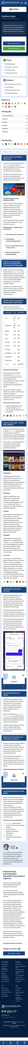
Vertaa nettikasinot (5, 981)
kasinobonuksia (16, 272)
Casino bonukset (19, 964)
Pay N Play (9, 823)
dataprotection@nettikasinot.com (8, 1017)
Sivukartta (18, 1001)
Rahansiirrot (4, 971)
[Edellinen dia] (2, 136)
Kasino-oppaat (5, 988)
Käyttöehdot (18, 995)
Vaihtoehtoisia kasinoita (14, 48)
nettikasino (6, 165)
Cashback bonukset (19, 969)
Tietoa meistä (18, 988)
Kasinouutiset (4, 994)
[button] (25, 3)
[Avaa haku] (21, 2)
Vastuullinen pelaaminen (7, 992)
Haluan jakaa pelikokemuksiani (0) (12, 943)
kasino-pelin (12, 431)
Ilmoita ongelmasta (5, 990)
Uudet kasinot (4, 966)
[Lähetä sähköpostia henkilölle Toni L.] (17, 848)
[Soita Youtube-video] (14, 189)
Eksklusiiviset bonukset (20, 979)
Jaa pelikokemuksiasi (15, 43)
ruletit (10, 542)
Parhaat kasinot (5, 964)
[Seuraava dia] (25, 136)
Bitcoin (7, 364)
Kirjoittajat (18, 990)
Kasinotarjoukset (19, 977)
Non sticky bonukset (20, 975)
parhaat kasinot (17, 375)
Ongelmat (18, 151)
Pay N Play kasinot (5, 979)
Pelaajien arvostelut (7, 151)
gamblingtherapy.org (19, 1021)
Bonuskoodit (18, 981)
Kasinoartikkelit (5, 996)
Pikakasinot (4, 973)
